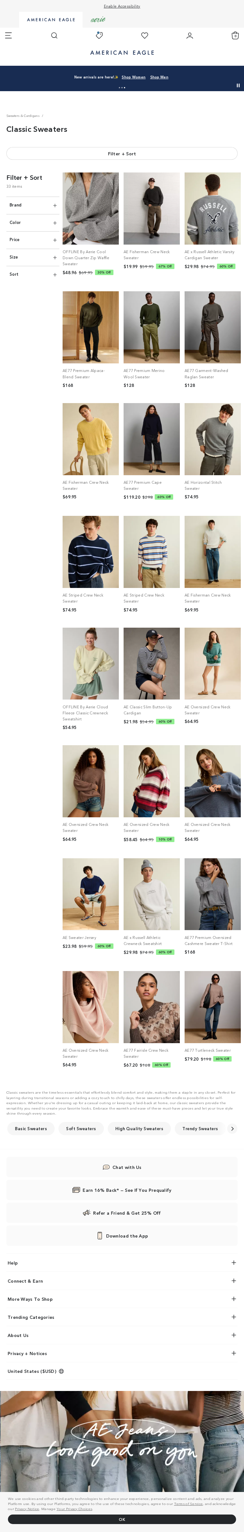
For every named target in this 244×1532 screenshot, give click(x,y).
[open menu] (8, 35)
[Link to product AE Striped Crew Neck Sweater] (91, 552)
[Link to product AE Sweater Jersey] (91, 894)
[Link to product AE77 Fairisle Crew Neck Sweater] (152, 1007)
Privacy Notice (27, 1508)
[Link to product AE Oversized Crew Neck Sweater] (213, 664)
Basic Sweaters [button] (31, 1128)
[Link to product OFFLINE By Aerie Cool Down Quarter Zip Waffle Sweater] (91, 208)
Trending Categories (31, 1317)
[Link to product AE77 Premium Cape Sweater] (152, 439)
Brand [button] (16, 205)
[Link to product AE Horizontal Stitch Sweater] (213, 439)
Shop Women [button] (203, 73)
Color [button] (15, 222)
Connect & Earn (25, 1281)
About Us (18, 1335)
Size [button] (14, 257)
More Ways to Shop (30, 1299)
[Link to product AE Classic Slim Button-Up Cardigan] (152, 664)
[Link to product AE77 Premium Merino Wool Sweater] (152, 327)
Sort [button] (14, 274)
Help (13, 1262)
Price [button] (15, 239)
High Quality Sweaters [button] (139, 1128)
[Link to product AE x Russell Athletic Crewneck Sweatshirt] (152, 894)
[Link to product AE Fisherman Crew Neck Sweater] (152, 208)
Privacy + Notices (27, 1353)
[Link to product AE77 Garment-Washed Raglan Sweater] (213, 327)
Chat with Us (127, 1167)
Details (136, 80)
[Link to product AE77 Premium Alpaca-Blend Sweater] (91, 327)
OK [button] (122, 1519)
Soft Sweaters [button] (81, 1128)
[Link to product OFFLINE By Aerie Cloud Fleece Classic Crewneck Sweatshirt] (91, 664)
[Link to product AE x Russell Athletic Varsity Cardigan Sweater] (213, 208)
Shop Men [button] (110, 80)
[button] (119, 87)
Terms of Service (188, 1503)
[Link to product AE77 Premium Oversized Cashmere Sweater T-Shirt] (213, 894)
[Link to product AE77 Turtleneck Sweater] (213, 1007)
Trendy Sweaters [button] (200, 1128)
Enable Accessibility (122, 6)
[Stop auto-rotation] (238, 85)
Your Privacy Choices (74, 1508)
